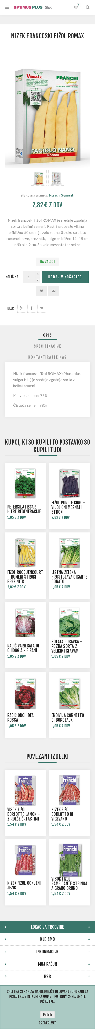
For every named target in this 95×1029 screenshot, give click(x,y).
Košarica (78, 5)
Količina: (12, 277)
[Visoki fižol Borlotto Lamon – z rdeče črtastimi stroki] (25, 790)
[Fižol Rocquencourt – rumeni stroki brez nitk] (25, 552)
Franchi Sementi (61, 195)
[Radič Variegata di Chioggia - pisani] (25, 622)
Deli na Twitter (21, 308)
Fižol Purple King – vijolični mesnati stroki (68, 507)
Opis (47, 335)
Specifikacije (47, 346)
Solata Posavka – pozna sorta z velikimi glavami (67, 646)
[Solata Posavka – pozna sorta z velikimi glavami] (69, 622)
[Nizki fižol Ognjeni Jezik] (25, 859)
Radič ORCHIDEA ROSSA (20, 718)
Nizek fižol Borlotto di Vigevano (62, 814)
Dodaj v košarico (65, 277)
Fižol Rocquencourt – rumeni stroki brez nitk (25, 577)
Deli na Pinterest (41, 308)
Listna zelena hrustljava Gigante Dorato (69, 577)
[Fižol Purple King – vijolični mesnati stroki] (69, 483)
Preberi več (47, 1023)
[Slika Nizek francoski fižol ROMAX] (39, 178)
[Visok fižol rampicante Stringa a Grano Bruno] (69, 859)
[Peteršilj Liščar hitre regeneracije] (25, 483)
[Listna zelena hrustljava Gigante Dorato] (69, 552)
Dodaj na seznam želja (41, 291)
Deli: (10, 308)
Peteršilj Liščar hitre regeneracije (24, 509)
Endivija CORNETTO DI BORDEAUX (67, 718)
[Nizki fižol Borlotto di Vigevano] (69, 790)
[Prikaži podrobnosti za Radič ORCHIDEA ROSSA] (25, 692)
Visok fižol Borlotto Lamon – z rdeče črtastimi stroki (23, 816)
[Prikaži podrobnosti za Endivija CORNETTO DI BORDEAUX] (69, 692)
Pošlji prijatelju (53, 291)
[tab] (47, 335)
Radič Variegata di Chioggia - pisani (23, 648)
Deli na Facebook (31, 308)
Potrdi (47, 1015)
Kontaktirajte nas (47, 357)
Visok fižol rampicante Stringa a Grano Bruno (69, 883)
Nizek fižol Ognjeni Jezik (24, 885)
